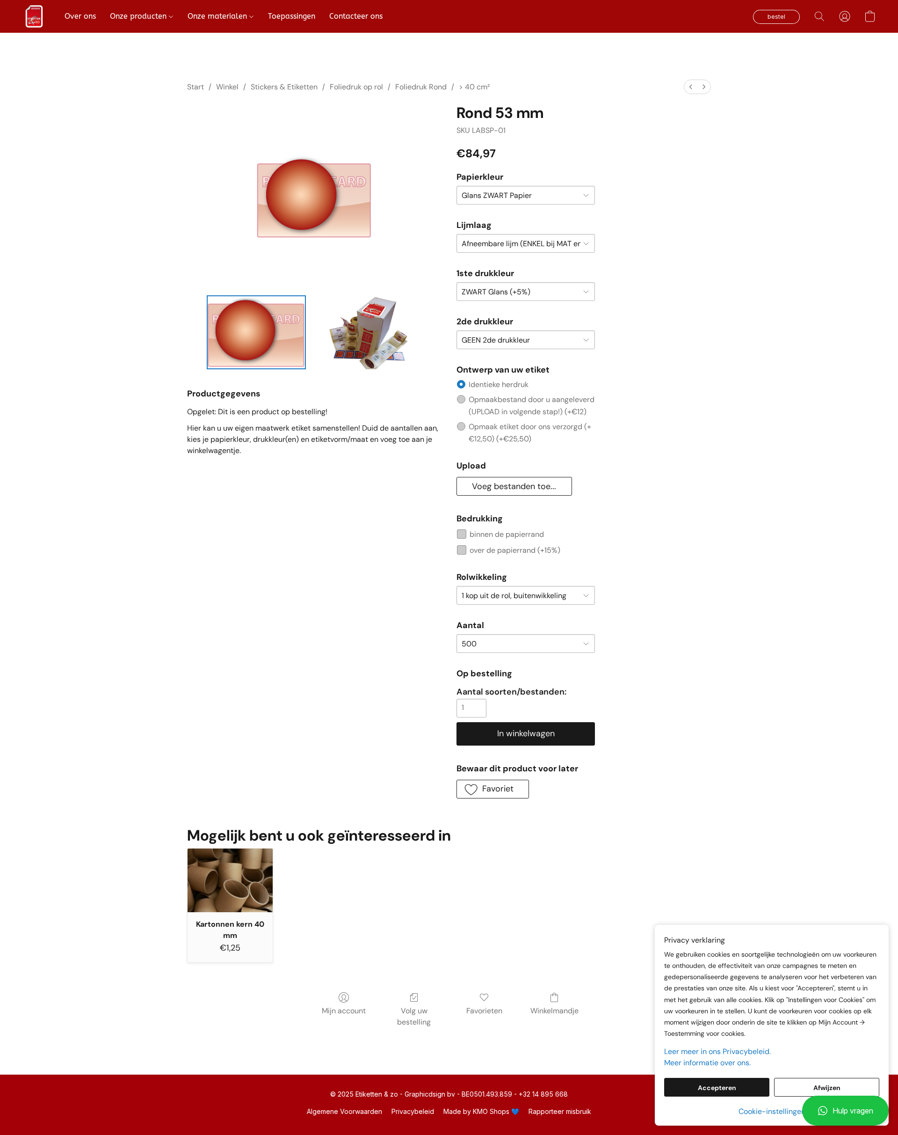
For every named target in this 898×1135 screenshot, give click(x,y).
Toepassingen (291, 16)
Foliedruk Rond (421, 87)
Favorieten (484, 1011)
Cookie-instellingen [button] (772, 1111)
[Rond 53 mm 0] (256, 332)
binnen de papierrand (507, 534)
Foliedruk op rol (356, 87)
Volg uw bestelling (414, 1016)
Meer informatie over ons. (707, 1063)
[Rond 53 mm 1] (366, 332)
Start (195, 87)
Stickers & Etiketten (284, 87)
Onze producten (139, 16)
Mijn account (344, 1011)
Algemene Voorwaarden (344, 1111)
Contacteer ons (356, 16)
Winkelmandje (554, 1011)
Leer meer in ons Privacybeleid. (717, 1051)
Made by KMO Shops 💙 (481, 1111)
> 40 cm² (474, 87)
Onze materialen (218, 16)
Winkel (227, 87)
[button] (845, 1111)
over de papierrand (515, 550)
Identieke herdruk (499, 384)
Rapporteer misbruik (560, 1111)
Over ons (80, 16)
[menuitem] (690, 87)
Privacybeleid (412, 1111)
